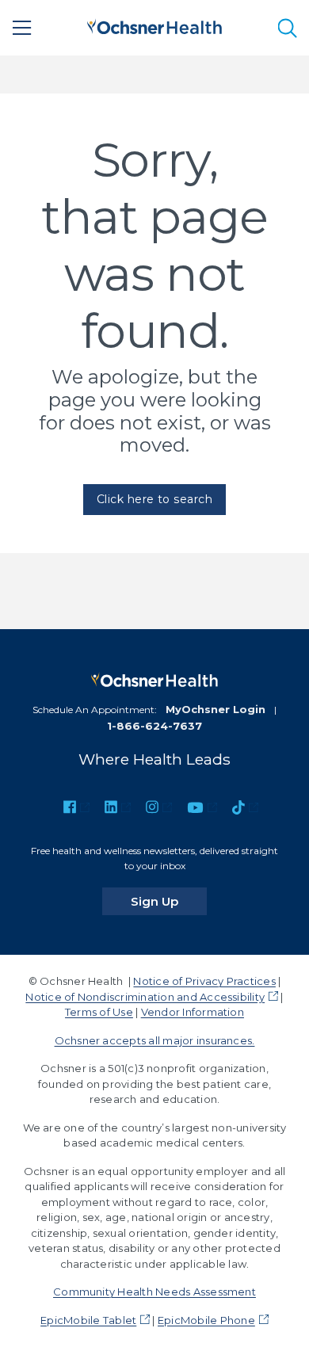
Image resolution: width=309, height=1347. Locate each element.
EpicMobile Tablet (88, 1320)
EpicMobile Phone (206, 1320)
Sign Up (169, 901)
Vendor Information (192, 1011)
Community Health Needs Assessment (154, 1291)
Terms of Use (99, 1011)
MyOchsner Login (215, 709)
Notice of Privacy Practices (204, 981)
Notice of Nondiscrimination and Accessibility (145, 996)
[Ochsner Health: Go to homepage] (154, 24)
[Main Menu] (22, 28)
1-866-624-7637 (154, 725)
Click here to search (155, 499)
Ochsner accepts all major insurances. (155, 1040)
